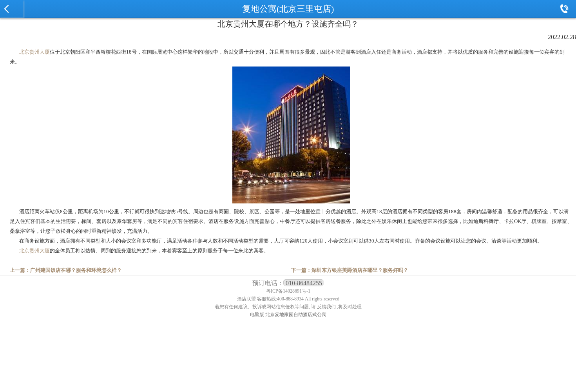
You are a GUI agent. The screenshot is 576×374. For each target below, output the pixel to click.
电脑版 (257, 314)
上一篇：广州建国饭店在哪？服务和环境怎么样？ (66, 270)
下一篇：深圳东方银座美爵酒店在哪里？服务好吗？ (349, 270)
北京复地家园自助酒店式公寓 (295, 314)
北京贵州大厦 (34, 52)
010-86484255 (304, 283)
